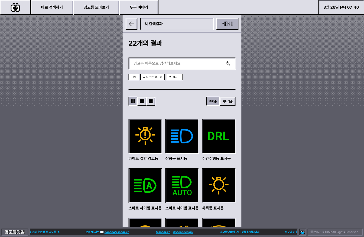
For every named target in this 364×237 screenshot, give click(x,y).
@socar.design (181, 232)
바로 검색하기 (52, 7)
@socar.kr (161, 232)
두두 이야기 (139, 7)
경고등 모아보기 (96, 7)
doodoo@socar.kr (115, 232)
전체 (133, 77)
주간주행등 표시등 (216, 158)
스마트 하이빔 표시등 (145, 208)
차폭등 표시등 (213, 208)
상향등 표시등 (176, 158)
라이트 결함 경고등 (143, 158)
